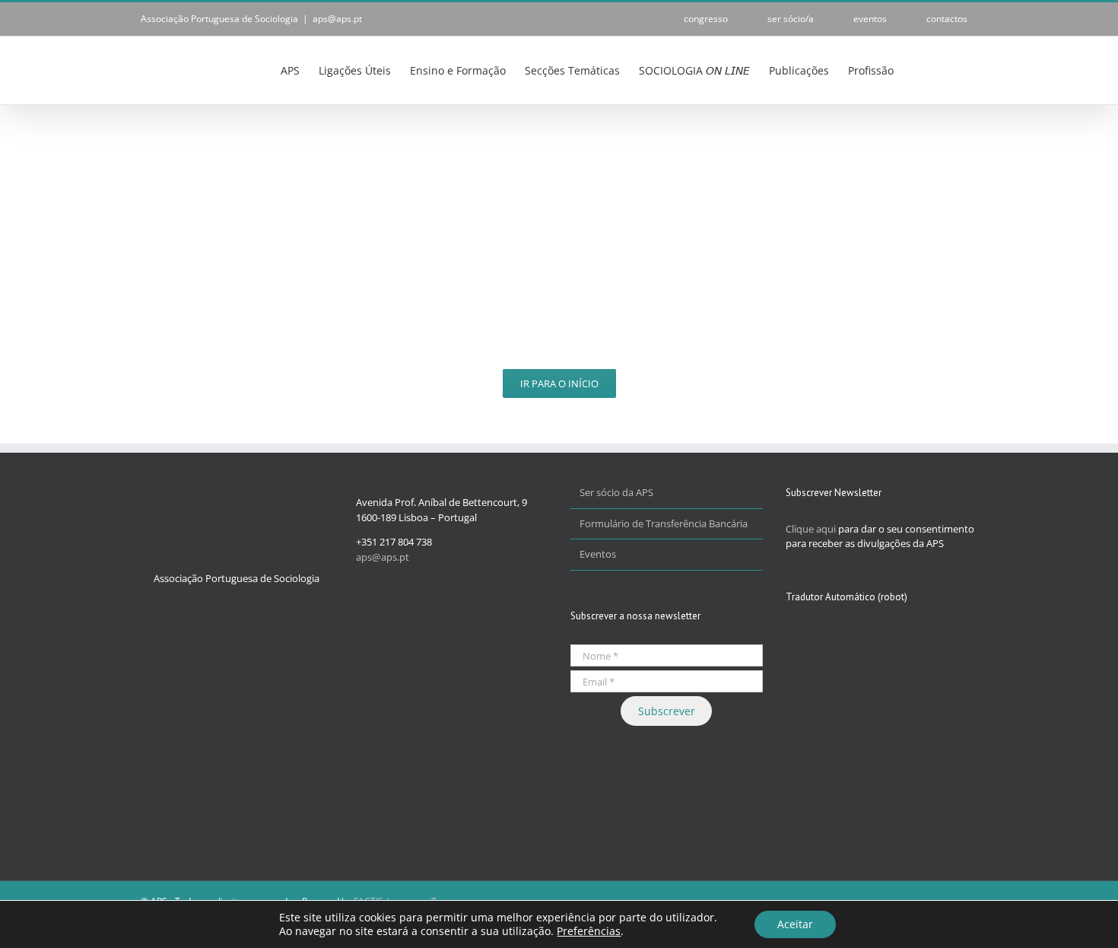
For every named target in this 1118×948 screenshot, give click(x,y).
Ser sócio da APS (616, 492)
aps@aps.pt (337, 18)
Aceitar (795, 924)
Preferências (589, 931)
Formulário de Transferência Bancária (664, 523)
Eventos (598, 554)
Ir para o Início (559, 383)
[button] (954, 69)
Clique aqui (811, 529)
